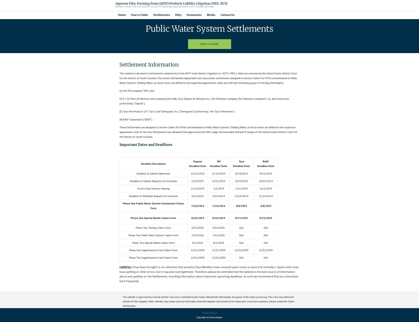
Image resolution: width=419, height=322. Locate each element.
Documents (194, 15)
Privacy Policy (209, 312)
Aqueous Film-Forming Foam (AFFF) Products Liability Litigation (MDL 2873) (171, 3)
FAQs (178, 15)
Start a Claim (139, 15)
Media (211, 15)
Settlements (161, 15)
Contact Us (227, 15)
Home (122, 15)
